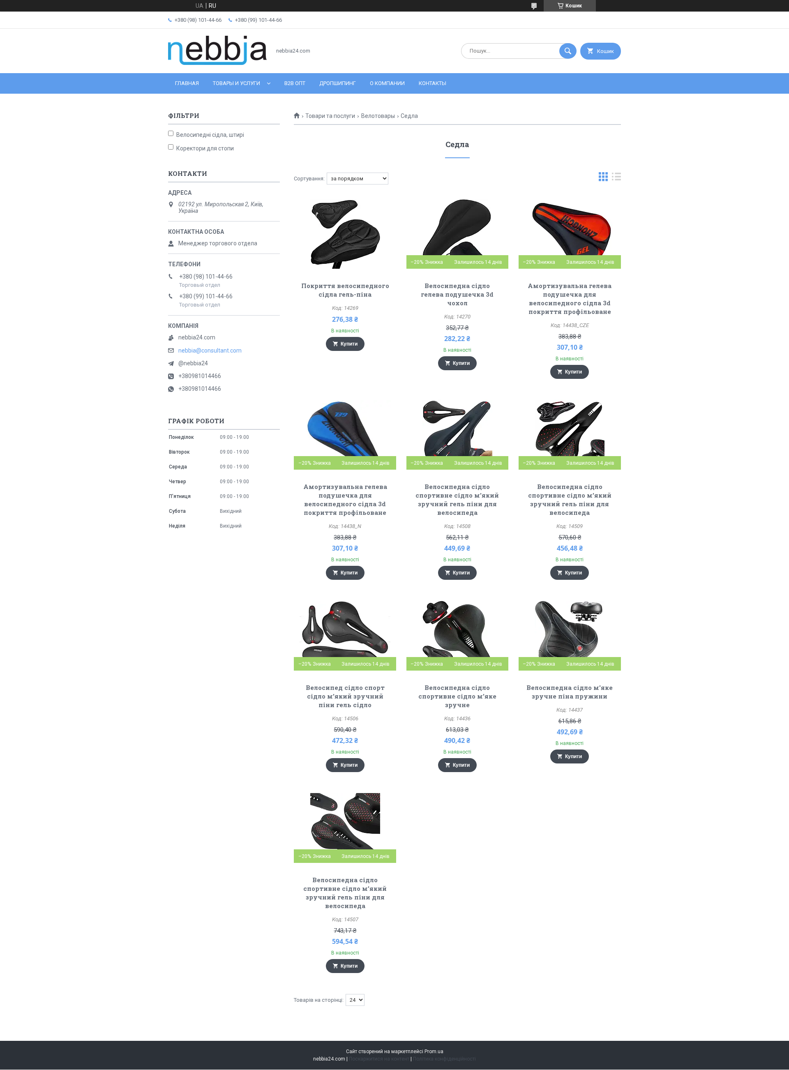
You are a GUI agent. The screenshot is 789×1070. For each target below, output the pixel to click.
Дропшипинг (337, 83)
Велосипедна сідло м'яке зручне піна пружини (569, 691)
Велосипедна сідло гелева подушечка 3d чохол (457, 294)
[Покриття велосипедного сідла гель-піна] (345, 234)
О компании (387, 83)
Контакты (432, 83)
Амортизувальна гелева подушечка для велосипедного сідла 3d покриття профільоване (569, 298)
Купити (349, 344)
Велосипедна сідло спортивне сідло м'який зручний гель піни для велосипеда (457, 499)
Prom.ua (433, 1051)
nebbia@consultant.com (210, 350)
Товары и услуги (236, 83)
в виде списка (616, 178)
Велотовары (378, 116)
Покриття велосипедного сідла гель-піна (345, 289)
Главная (187, 83)
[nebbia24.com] (217, 63)
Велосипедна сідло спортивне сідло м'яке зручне (457, 696)
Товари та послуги (330, 116)
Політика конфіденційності (444, 1059)
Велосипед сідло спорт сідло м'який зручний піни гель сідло (345, 696)
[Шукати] (568, 51)
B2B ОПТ (294, 83)
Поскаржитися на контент (379, 1059)
